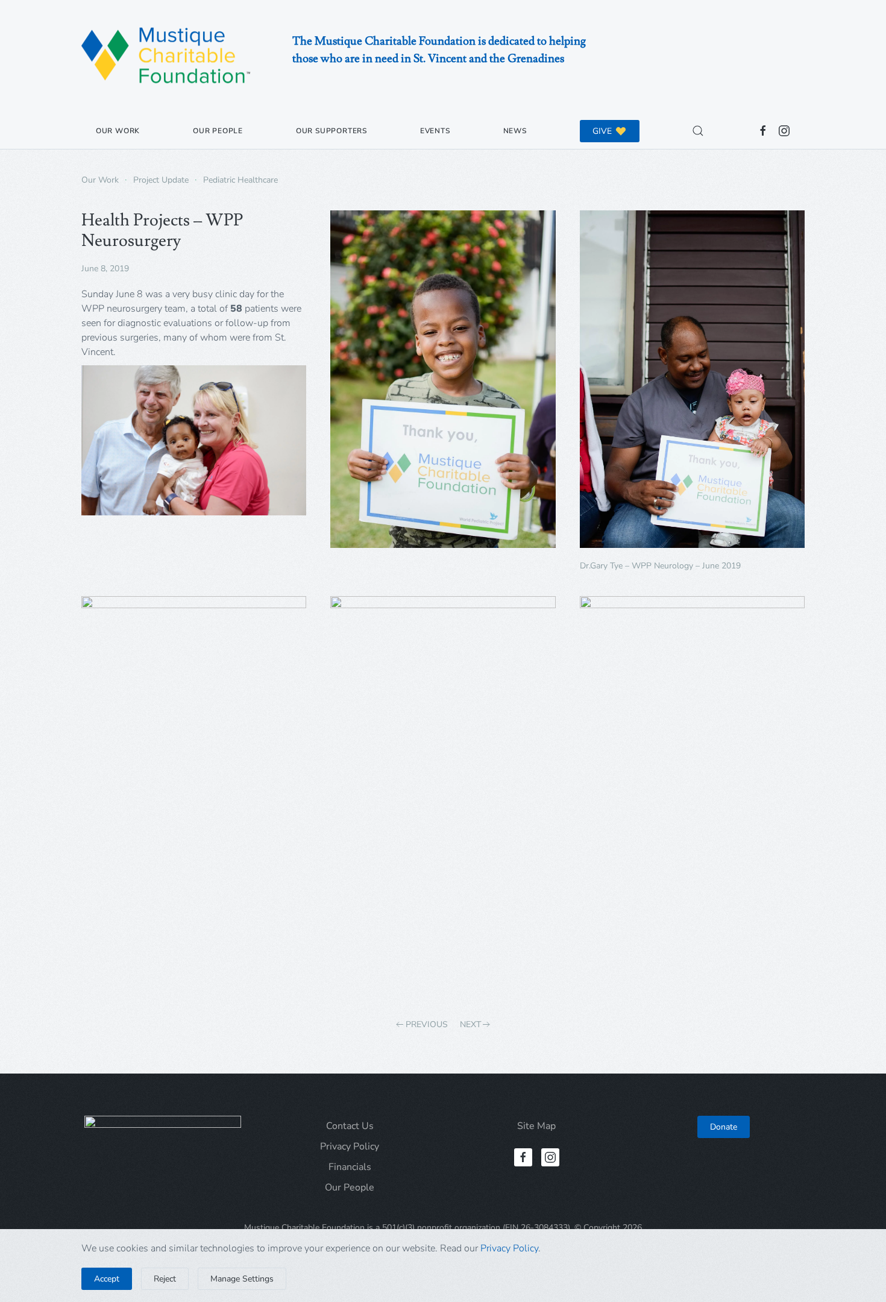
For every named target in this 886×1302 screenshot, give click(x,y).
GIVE (602, 131)
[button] (697, 131)
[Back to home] (165, 56)
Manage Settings (242, 1279)
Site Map (536, 1126)
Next (470, 1024)
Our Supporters (331, 131)
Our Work (118, 131)
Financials (349, 1167)
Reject (165, 1279)
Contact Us (350, 1126)
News (515, 131)
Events (435, 131)
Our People (218, 131)
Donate (723, 1127)
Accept (106, 1279)
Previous (427, 1024)
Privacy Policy (349, 1146)
